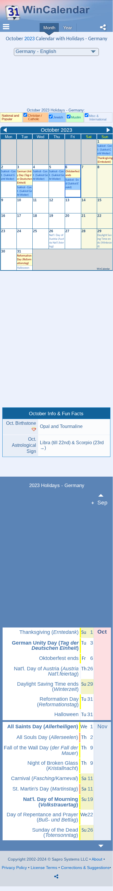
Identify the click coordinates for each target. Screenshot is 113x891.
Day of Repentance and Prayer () (42, 817)
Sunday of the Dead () (55, 832)
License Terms (44, 867)
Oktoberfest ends (59, 658)
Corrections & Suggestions (85, 867)
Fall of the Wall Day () (41, 750)
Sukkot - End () (72, 183)
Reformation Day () (24, 259)
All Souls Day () (47, 737)
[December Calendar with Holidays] (104, 846)
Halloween (23, 268)
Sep (102, 503)
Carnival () (44, 778)
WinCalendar (103, 269)
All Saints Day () (42, 726)
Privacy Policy (14, 867)
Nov (102, 726)
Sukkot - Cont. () (104, 149)
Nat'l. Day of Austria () (46, 671)
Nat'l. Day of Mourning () (50, 802)
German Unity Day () (45, 645)
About (97, 859)
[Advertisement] (56, 85)
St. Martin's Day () (45, 788)
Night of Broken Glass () (52, 765)
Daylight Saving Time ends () (48, 686)
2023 (29, 39)
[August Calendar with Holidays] (104, 495)
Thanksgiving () (49, 632)
